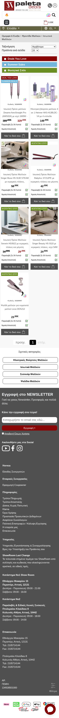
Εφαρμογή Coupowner (14, 485)
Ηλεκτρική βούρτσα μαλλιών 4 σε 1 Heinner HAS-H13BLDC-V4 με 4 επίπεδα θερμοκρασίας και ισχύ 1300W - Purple (44, 116)
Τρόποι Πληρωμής (12, 498)
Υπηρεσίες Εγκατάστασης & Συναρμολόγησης (27, 545)
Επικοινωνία (9, 530)
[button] (54, 15)
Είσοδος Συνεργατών (14, 471)
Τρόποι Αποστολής (12, 502)
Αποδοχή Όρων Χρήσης (17, 433)
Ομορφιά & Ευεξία (11, 36)
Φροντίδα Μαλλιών (31, 36)
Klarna (6, 509)
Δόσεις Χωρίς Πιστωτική (15, 505)
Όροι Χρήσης (9, 512)
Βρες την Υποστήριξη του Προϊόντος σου (24, 549)
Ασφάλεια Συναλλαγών (15, 520)
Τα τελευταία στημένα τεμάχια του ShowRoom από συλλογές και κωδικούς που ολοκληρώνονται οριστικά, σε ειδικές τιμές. (29, 560)
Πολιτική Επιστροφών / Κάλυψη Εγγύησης (25, 523)
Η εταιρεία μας (10, 527)
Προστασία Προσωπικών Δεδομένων (22, 516)
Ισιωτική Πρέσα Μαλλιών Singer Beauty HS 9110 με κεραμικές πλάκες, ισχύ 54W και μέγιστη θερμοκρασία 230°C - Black (44, 247)
